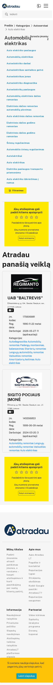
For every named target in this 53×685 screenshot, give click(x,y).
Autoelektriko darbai (19, 63)
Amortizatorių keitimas (21, 359)
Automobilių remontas (21, 443)
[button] (46, 5)
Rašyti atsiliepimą (26, 238)
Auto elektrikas (16, 162)
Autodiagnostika (18, 341)
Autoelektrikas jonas (19, 76)
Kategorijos (23, 25)
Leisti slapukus (26, 676)
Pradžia (8, 25)
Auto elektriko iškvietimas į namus (23, 181)
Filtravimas (17, 190)
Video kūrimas (37, 615)
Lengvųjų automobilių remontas (26, 352)
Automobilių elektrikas (20, 57)
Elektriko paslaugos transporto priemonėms (25, 171)
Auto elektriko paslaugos (21, 50)
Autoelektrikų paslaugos (21, 89)
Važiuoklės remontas (20, 356)
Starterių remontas (35, 348)
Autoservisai (40, 25)
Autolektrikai (14, 156)
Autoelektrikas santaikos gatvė (25, 70)
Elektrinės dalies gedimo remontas (21, 124)
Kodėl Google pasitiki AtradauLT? (36, 589)
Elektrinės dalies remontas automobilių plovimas (22, 108)
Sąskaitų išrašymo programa (34, 623)
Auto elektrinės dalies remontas (25, 116)
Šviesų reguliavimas (18, 143)
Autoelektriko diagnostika (22, 83)
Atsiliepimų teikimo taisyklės (13, 642)
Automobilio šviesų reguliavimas (25, 149)
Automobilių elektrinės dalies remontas (24, 98)
